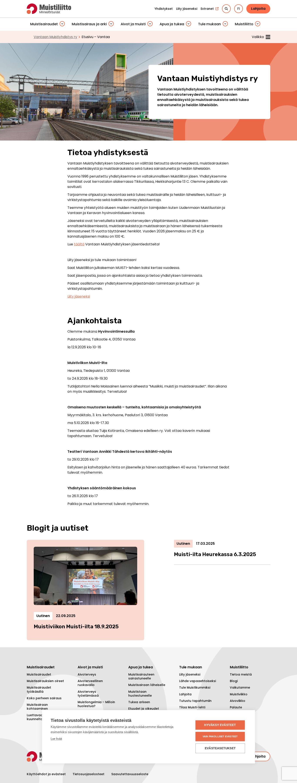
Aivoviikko (237, 701)
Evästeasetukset (220, 748)
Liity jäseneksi (78, 296)
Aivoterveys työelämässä (88, 693)
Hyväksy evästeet (220, 725)
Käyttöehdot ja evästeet (46, 774)
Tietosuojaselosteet (88, 774)
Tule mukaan (209, 24)
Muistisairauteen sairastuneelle (141, 676)
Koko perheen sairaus (44, 698)
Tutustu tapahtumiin (195, 701)
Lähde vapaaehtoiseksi (197, 681)
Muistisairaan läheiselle (146, 685)
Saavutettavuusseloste (129, 774)
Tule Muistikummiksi (194, 687)
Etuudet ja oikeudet (143, 709)
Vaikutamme (240, 687)
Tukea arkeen (139, 702)
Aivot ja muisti (133, 24)
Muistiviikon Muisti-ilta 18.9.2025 (76, 627)
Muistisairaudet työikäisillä (39, 689)
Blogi (234, 681)
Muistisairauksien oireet (45, 681)
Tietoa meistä (241, 674)
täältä (79, 244)
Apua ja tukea (172, 24)
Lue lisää (56, 738)
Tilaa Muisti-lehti (192, 707)
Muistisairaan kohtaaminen (37, 707)
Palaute (236, 707)
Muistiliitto (244, 24)
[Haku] (226, 8)
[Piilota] (62, 24)
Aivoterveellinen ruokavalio (90, 683)
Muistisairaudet (44, 24)
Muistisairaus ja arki (89, 24)
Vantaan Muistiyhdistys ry (55, 36)
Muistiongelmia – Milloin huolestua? (96, 704)
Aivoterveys (87, 674)
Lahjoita (258, 8)
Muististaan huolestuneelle (140, 693)
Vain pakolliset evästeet (220, 736)
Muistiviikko (238, 694)
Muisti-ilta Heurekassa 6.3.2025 (215, 554)
